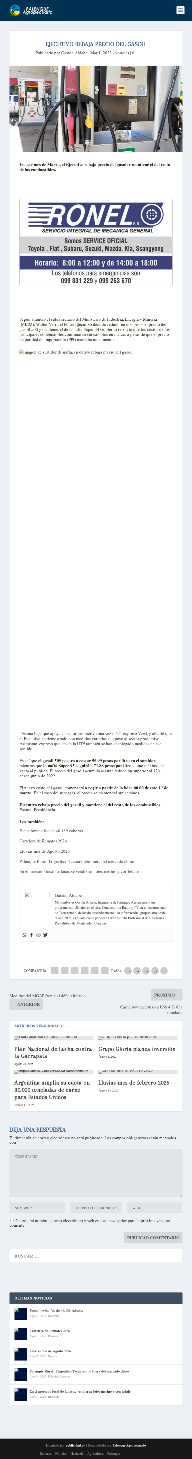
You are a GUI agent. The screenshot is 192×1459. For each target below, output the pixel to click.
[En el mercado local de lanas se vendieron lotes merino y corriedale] (20, 1394)
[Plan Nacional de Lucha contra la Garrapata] (54, 1038)
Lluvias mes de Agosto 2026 (45, 851)
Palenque (65, 1376)
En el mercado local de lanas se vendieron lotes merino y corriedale (79, 871)
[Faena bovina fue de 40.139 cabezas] (20, 1314)
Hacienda (53, 1316)
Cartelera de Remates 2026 (43, 841)
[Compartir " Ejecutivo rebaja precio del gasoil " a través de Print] (105, 971)
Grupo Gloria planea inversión (137, 1049)
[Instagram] (38, 935)
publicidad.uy (75, 1445)
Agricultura (95, 1453)
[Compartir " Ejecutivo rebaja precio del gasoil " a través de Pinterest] (75, 971)
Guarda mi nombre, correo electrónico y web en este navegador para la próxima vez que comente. (90, 1223)
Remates (53, 1336)
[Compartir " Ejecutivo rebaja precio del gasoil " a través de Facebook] (55, 971)
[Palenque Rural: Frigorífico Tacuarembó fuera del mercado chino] (20, 1374)
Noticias (121, 53)
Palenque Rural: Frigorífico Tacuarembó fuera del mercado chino (77, 861)
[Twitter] (45, 935)
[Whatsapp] (24, 935)
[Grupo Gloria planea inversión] (138, 1038)
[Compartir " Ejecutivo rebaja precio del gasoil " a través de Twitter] (65, 971)
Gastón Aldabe (74, 53)
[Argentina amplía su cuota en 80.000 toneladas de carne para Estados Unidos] (54, 1072)
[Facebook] (31, 935)
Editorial (53, 1376)
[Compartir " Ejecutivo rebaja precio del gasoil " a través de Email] (95, 971)
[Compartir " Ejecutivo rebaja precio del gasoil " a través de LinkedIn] (85, 971)
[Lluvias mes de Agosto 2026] (20, 1354)
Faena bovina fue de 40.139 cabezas (51, 830)
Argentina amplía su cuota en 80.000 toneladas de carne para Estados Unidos (52, 1089)
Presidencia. (45, 810)
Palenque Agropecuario (129, 1445)
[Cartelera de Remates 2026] (20, 1334)
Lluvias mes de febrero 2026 (134, 1082)
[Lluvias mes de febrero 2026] (138, 1072)
